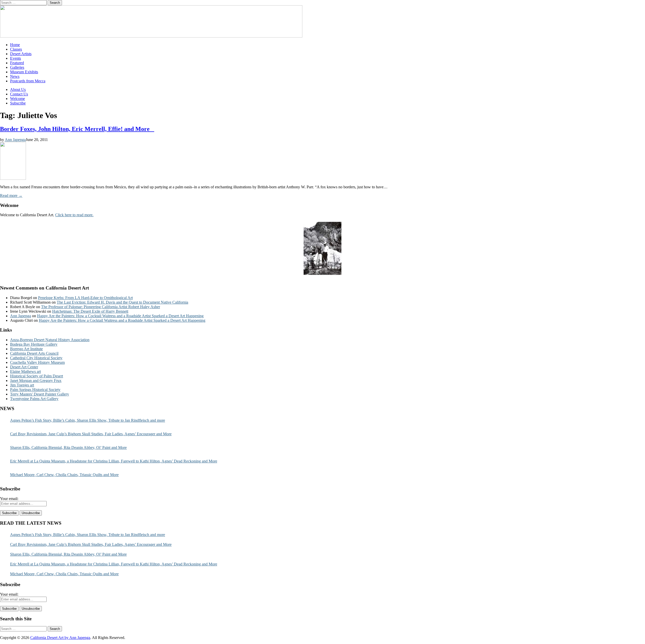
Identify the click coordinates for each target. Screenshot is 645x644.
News (14, 76)
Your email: (9, 498)
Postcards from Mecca (27, 81)
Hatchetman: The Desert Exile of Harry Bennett (90, 311)
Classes (16, 49)
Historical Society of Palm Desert (36, 376)
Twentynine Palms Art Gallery (34, 399)
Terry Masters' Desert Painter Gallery (39, 394)
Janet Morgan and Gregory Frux (35, 380)
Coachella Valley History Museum (37, 362)
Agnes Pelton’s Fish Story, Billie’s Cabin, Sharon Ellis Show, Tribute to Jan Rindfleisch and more (87, 420)
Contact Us (19, 94)
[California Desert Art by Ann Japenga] (151, 36)
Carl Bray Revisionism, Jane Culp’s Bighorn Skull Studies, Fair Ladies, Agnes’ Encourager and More (91, 434)
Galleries (17, 67)
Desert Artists (20, 54)
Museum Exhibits (24, 72)
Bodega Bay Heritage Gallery (33, 344)
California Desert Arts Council (34, 353)
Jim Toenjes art (22, 385)
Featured (17, 63)
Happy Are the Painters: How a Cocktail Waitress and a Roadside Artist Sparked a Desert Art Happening (120, 316)
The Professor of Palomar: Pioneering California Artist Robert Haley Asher (100, 307)
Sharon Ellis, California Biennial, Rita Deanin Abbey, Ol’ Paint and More (68, 447)
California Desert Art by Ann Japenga (60, 637)
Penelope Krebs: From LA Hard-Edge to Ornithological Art (85, 298)
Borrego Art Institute (26, 349)
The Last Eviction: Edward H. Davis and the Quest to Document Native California (122, 302)
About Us (18, 89)
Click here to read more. (74, 215)
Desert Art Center (24, 367)
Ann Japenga (15, 139)
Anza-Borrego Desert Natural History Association (49, 340)
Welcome (17, 98)
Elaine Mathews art (25, 371)
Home (15, 45)
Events (15, 58)
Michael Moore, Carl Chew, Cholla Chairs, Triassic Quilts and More (64, 475)
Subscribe (18, 103)
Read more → (11, 195)
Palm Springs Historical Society (35, 389)
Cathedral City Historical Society (36, 358)
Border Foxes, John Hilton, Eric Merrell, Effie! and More (77, 129)
